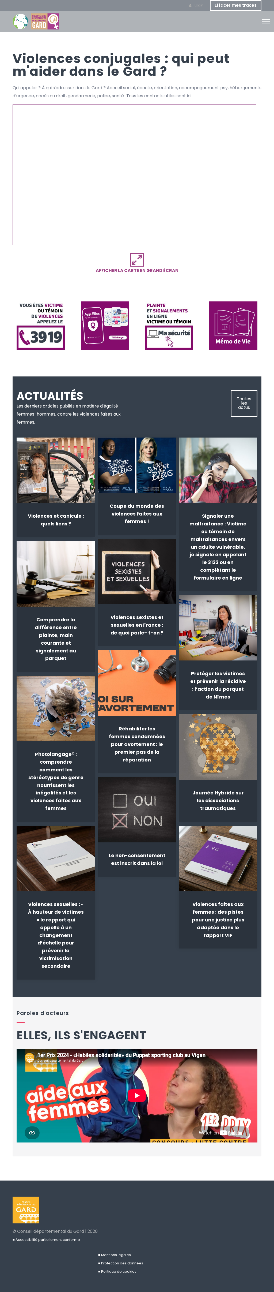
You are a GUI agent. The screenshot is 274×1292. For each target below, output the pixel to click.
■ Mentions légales (114, 1254)
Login (198, 5)
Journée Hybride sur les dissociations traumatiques (218, 800)
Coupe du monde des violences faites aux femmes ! (137, 514)
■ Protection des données (120, 1263)
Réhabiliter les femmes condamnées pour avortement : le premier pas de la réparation (137, 744)
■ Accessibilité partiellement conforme (46, 1239)
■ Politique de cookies (117, 1271)
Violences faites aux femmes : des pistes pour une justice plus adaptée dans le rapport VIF (218, 919)
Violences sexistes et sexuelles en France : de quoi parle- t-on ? (137, 625)
